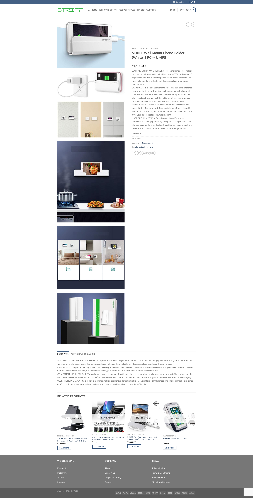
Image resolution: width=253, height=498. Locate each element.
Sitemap (108, 482)
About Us (109, 468)
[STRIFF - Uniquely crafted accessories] (70, 10)
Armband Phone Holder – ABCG (176, 438)
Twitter (60, 477)
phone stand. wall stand (144, 147)
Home (94, 10)
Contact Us (110, 472)
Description (63, 354)
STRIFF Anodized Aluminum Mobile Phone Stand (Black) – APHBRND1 (72, 439)
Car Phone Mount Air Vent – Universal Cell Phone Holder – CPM (108, 438)
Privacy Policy (158, 468)
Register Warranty (146, 10)
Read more (64, 448)
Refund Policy (158, 477)
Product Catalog (126, 10)
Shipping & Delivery (161, 482)
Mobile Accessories (149, 48)
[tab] (63, 354)
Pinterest (61, 482)
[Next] (195, 428)
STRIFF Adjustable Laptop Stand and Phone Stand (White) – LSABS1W (142, 438)
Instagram (62, 472)
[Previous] (57, 428)
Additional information (83, 354)
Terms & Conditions (161, 472)
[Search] (89, 9)
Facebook (61, 468)
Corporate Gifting (107, 10)
